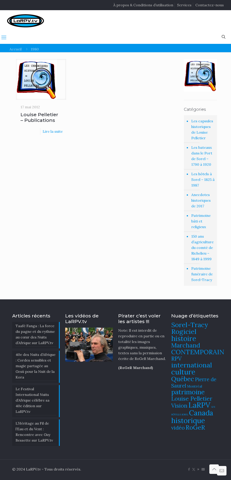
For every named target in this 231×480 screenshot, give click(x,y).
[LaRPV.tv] (25, 20)
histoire (183, 338)
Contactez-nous (209, 5)
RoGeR (195, 427)
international (191, 365)
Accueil (15, 49)
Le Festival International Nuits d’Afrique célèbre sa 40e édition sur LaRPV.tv (32, 400)
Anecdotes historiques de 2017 (201, 200)
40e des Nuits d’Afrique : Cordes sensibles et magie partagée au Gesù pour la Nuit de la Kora (35, 365)
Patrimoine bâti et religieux (201, 221)
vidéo (178, 427)
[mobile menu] (4, 37)
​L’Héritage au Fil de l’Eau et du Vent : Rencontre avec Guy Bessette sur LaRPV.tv (34, 431)
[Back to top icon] (214, 469)
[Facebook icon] (189, 469)
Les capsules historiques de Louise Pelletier (202, 129)
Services (184, 5)
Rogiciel (183, 331)
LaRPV (199, 405)
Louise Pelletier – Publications (39, 117)
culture (183, 371)
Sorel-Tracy (189, 324)
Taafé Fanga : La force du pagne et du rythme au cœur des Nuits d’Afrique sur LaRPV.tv (35, 334)
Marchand (185, 345)
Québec (182, 379)
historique (188, 420)
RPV (176, 358)
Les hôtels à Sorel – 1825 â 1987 (203, 179)
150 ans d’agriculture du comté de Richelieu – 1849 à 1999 (202, 247)
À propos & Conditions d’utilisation (143, 5)
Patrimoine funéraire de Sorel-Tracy (202, 274)
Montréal (194, 386)
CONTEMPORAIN (197, 352)
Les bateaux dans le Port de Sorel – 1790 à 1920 (201, 156)
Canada (201, 412)
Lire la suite (53, 131)
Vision (179, 405)
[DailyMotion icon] (203, 469)
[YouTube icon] (198, 469)
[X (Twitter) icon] (193, 469)
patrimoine (188, 392)
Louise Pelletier (191, 398)
